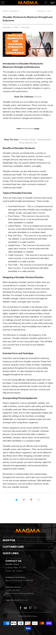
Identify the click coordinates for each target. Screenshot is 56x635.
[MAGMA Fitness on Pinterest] (30, 608)
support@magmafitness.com (16, 600)
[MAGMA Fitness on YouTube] (25, 608)
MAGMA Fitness (30, 616)
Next (49, 11)
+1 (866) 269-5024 (12, 590)
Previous (41, 11)
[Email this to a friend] (39, 500)
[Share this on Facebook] (24, 500)
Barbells (38, 96)
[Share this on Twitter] (17, 500)
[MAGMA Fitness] (28, 2)
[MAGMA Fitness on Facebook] (21, 608)
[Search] (46, 2)
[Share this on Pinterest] (31, 500)
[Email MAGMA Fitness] (35, 608)
